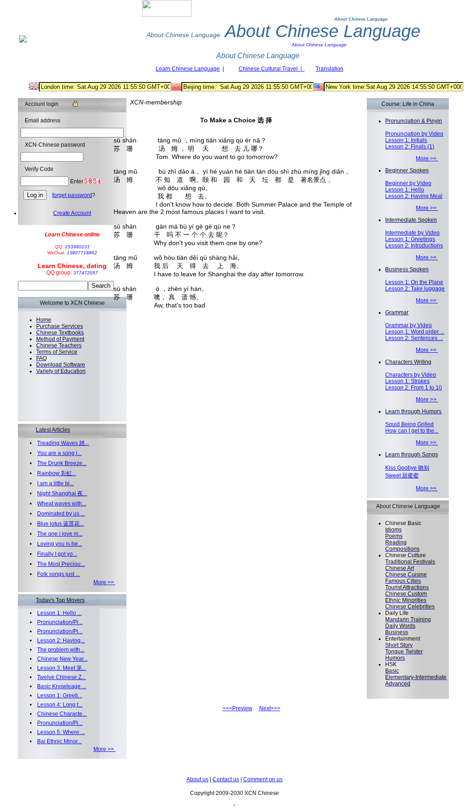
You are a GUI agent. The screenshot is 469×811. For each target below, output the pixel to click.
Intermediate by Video (412, 233)
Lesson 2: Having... (61, 640)
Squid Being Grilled (409, 424)
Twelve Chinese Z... (61, 677)
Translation (330, 69)
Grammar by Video (408, 325)
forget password (72, 195)
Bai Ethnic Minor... (59, 741)
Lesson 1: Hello (404, 189)
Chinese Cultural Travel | (272, 69)
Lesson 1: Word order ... (414, 332)
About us (197, 779)
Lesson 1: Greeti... (59, 695)
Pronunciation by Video (414, 134)
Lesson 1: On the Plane (414, 282)
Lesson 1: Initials (406, 140)
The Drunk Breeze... (62, 463)
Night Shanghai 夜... (62, 493)
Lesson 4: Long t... (59, 704)
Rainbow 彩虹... (56, 473)
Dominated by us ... (61, 513)
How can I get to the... (411, 430)
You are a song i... (59, 453)
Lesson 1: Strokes (407, 381)
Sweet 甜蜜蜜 (402, 475)
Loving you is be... (59, 544)
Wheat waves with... (61, 503)
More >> (104, 582)
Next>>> (269, 708)
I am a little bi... (55, 483)
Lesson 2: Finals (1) (409, 146)
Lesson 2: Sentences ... (414, 338)
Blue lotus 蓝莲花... (60, 524)
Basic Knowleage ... (61, 686)
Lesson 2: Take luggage (415, 288)
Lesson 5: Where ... (61, 732)
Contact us (226, 779)
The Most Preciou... (61, 564)
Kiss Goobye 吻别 (407, 468)
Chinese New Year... (62, 659)
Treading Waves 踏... (63, 443)
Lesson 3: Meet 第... (61, 668)
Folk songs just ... (58, 574)
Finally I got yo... (57, 554)
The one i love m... (59, 534)
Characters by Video (410, 375)
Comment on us (263, 779)
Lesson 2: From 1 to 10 (413, 387)
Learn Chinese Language (188, 69)
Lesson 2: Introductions (414, 245)
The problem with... (60, 650)
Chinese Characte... (62, 714)
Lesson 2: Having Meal (413, 196)
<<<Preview (237, 708)
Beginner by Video (408, 183)
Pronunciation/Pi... (59, 622)
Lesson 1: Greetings (410, 239)
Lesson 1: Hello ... (59, 613)
